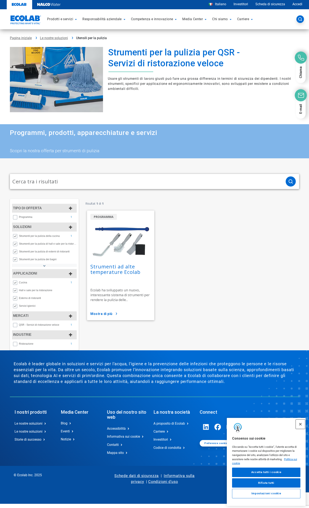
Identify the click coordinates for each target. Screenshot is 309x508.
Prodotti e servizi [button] (60, 19)
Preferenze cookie (215, 443)
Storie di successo (28, 439)
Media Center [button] (192, 19)
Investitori (241, 4)
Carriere (159, 431)
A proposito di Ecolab (169, 423)
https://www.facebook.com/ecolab (218, 427)
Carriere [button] (243, 19)
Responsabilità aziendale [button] (102, 19)
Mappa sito (115, 453)
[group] (44, 217)
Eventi (65, 431)
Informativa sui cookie (123, 437)
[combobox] (146, 181)
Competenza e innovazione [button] (152, 19)
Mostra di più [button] (101, 314)
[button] (76, 19)
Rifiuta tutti (266, 482)
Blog (64, 423)
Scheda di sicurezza (270, 4)
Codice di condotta (167, 448)
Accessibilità (116, 429)
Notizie (66, 439)
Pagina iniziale (21, 38)
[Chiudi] (300, 424)
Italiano (220, 4)
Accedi (297, 4)
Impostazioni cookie (266, 493)
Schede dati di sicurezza (136, 475)
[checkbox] (15, 217)
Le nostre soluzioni (54, 38)
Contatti (113, 445)
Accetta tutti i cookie (266, 472)
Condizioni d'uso (163, 481)
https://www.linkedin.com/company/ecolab (206, 427)
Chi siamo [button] (220, 19)
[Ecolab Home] (25, 20)
